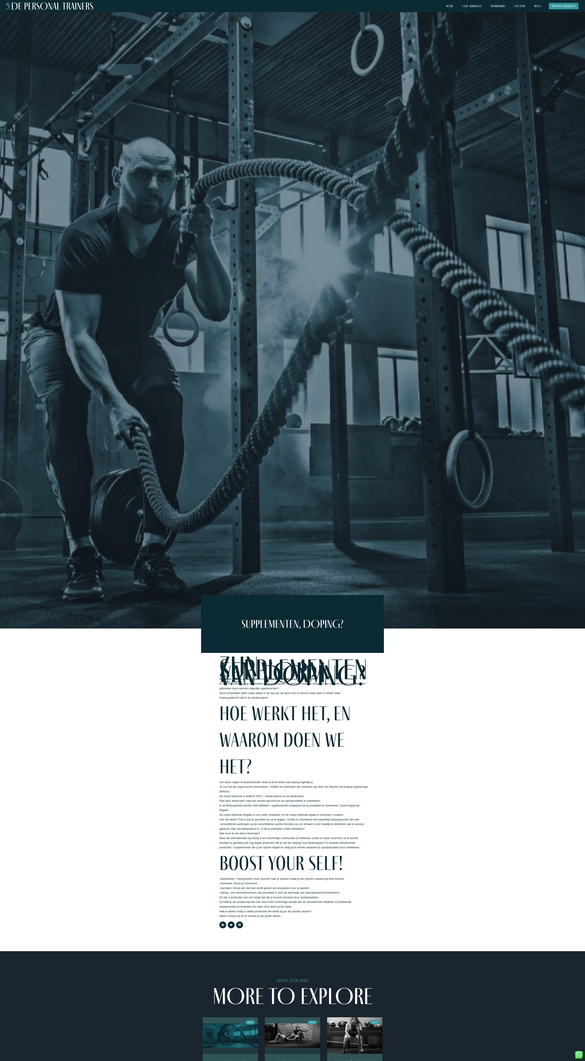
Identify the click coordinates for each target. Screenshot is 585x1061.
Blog (537, 6)
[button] (222, 924)
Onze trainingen (472, 6)
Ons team (519, 6)
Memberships (498, 6)
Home (449, 6)
